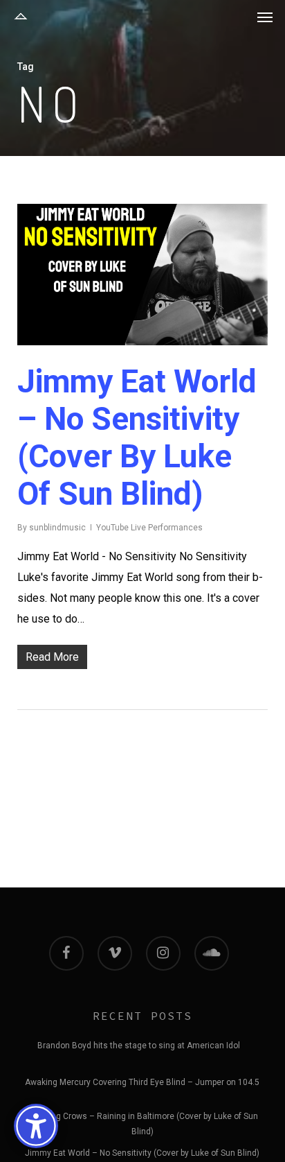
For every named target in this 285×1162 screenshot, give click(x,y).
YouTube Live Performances (149, 527)
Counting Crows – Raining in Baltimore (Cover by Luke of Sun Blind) (142, 1118)
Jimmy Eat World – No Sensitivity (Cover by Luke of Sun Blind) (137, 437)
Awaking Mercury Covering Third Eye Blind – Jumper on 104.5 (142, 1082)
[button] (265, 17)
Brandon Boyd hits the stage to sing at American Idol (138, 1045)
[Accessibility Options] (36, 1126)
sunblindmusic (57, 527)
